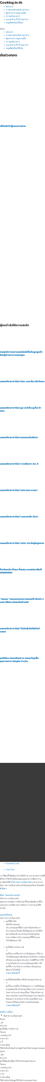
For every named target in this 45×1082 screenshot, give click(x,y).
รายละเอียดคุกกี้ (13, 973)
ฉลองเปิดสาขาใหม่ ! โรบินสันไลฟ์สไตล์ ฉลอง (20, 630)
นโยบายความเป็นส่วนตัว (21, 882)
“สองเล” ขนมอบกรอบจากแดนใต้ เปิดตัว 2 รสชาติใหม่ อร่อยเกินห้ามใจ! (22, 600)
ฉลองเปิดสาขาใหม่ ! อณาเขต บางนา (19, 490)
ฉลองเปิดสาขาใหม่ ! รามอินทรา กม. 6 (19, 464)
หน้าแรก (9, 6)
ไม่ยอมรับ (9, 895)
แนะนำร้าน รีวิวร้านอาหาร (17, 19)
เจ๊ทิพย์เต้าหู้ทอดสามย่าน (13, 126)
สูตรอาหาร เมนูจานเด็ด (16, 13)
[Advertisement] (22, 81)
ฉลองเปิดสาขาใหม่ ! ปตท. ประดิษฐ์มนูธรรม (22, 543)
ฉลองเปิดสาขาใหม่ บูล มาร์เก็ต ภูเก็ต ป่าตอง (20, 409)
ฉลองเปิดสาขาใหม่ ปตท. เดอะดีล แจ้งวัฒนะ (22, 381)
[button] (22, 28)
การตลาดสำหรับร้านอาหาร (17, 10)
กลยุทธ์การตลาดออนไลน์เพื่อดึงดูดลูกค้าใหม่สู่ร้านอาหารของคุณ (21, 353)
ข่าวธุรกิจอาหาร (13, 16)
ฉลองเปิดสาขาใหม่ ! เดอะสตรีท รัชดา (19, 516)
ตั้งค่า (4, 889)
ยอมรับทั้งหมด (6, 915)
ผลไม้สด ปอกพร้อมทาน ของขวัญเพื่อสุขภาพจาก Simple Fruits (19, 659)
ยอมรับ (17, 895)
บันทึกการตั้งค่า (6, 1012)
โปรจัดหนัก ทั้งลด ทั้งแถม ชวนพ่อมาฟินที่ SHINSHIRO (21, 571)
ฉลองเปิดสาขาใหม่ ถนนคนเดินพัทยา (19, 437)
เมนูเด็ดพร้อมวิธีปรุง (14, 23)
